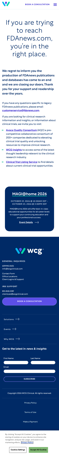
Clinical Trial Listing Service (21, 162)
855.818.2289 (8, 291)
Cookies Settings (18, 450)
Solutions (9, 320)
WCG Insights (14, 150)
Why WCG (9, 339)
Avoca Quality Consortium (21, 130)
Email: (6, 367)
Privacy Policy (30, 403)
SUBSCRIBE (29, 379)
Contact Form (8, 274)
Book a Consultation (37, 5)
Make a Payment (30, 422)
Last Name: (36, 358)
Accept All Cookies (38, 450)
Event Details (26, 222)
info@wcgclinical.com (12, 269)
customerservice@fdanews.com (20, 110)
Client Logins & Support (13, 279)
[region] (29, 442)
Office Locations (9, 277)
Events (7, 329)
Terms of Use (30, 412)
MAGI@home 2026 (29, 194)
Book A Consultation (29, 301)
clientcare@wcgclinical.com (15, 294)
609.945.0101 (8, 266)
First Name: (9, 358)
